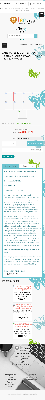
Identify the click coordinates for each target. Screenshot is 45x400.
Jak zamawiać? (11, 380)
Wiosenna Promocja (14, 8)
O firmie (10, 377)
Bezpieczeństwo (10, 384)
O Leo (5, 8)
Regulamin (19, 10)
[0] (21, 30)
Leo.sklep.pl (22, 20)
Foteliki (31, 44)
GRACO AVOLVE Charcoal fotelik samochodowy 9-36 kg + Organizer (22, 294)
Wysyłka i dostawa (32, 377)
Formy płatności (31, 380)
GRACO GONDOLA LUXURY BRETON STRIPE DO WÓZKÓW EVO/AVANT (23, 331)
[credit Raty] (8, 156)
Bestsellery (41, 8)
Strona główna (23, 44)
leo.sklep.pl (18, 394)
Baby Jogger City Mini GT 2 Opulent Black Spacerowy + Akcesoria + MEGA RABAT (22, 313)
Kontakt (26, 10)
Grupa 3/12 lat (39, 44)
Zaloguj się (6, 3)
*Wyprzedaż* (25, 8)
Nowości (33, 8)
